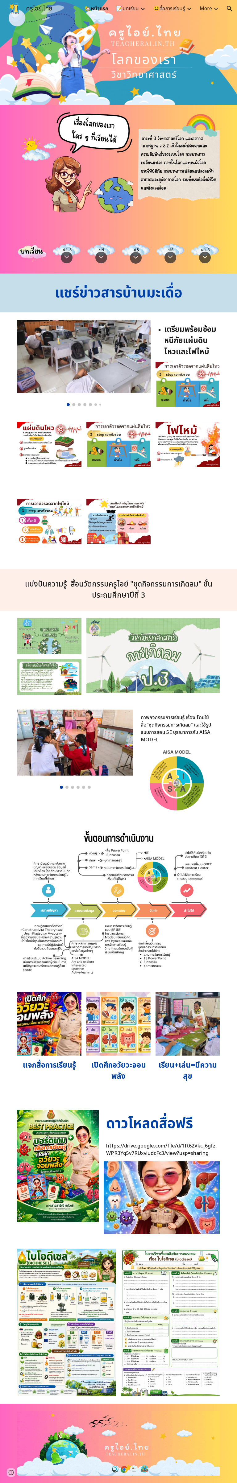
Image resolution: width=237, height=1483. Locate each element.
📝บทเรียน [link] (127, 8)
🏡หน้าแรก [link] (96, 8)
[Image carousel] (83, 363)
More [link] (206, 8)
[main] (118, 293)
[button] (229, 8)
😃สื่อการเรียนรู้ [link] (169, 8)
